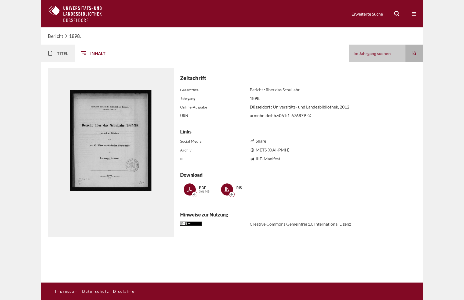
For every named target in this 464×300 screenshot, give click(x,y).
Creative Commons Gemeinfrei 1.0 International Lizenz (300, 223)
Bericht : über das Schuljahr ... (276, 89)
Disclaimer (125, 291)
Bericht (55, 36)
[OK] (396, 13)
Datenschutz (95, 291)
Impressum (66, 291)
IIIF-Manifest (268, 158)
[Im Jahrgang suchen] (414, 53)
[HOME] (79, 14)
